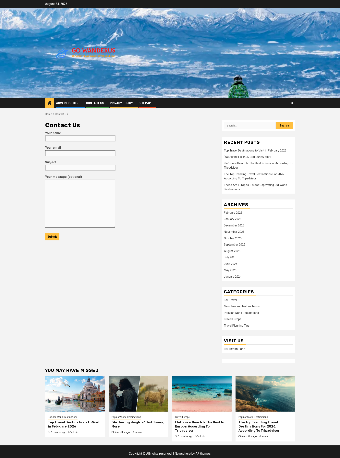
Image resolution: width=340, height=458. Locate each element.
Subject (50, 162)
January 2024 (232, 276)
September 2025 (234, 244)
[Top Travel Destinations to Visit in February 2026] (75, 394)
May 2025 (230, 270)
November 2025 (234, 232)
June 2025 (230, 264)
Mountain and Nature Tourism (243, 306)
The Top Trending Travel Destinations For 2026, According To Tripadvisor (259, 426)
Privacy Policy (121, 103)
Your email (53, 148)
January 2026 (232, 219)
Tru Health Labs (234, 349)
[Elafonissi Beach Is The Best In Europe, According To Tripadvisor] (202, 394)
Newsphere (183, 453)
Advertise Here (68, 103)
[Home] (49, 103)
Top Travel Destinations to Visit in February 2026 (255, 150)
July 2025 (230, 257)
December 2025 (234, 225)
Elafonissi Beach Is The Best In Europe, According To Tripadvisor (199, 426)
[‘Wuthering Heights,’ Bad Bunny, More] (138, 394)
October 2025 (232, 238)
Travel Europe (232, 319)
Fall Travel (230, 300)
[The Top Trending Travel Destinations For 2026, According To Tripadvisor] (265, 394)
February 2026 (233, 212)
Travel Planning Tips (236, 325)
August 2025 (232, 251)
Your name (53, 133)
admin (74, 432)
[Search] (292, 103)
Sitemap (145, 103)
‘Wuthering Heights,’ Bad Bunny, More (247, 157)
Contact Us (95, 103)
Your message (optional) (63, 177)
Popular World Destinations (241, 313)
